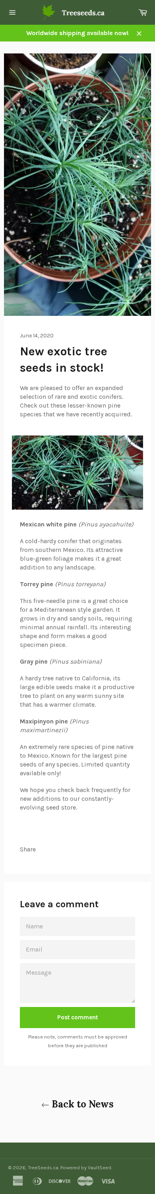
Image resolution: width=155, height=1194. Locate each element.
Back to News (81, 1104)
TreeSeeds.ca (43, 1167)
